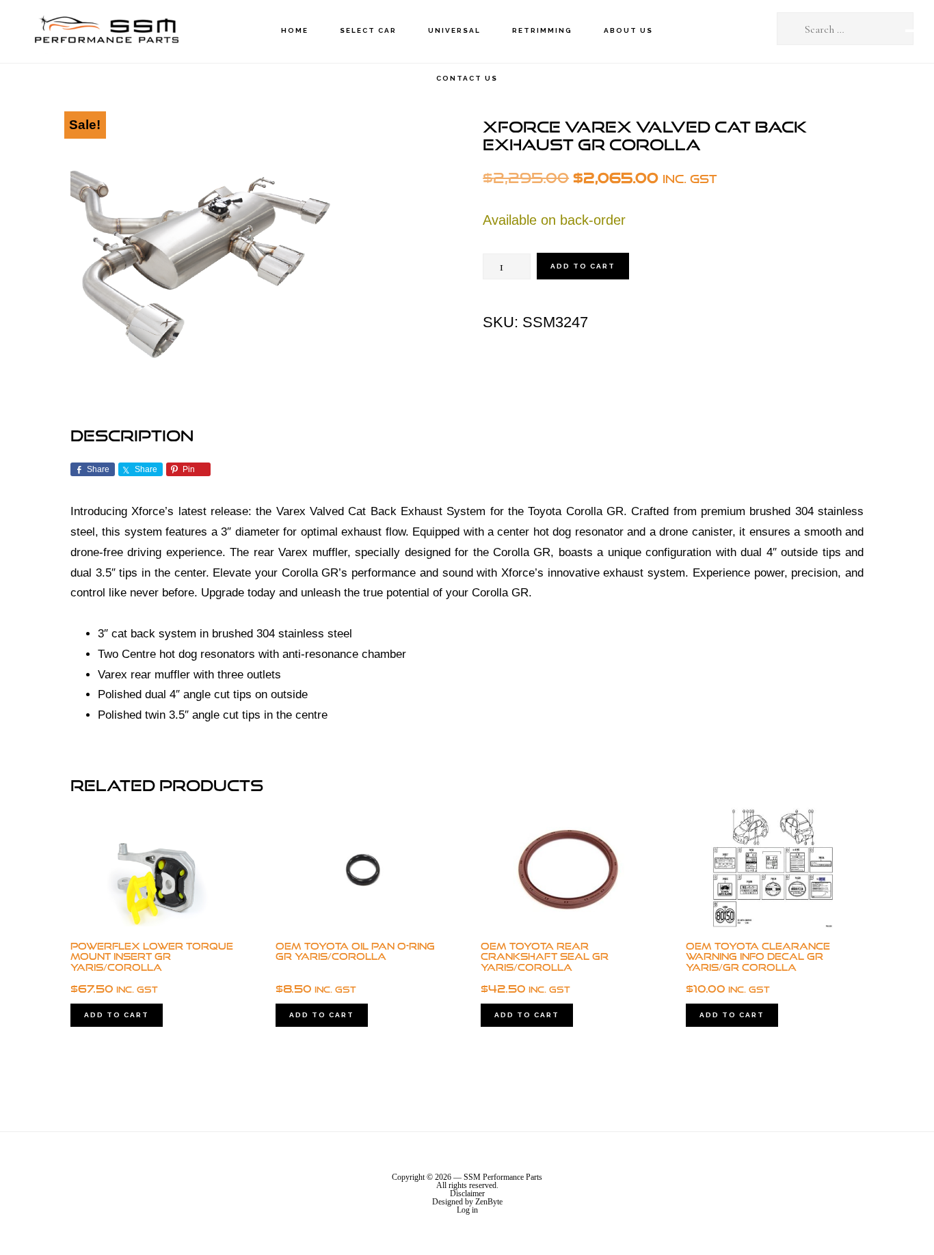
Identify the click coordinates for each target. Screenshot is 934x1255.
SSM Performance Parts (106, 31)
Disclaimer (467, 1193)
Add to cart (582, 266)
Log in (467, 1210)
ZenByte (489, 1201)
